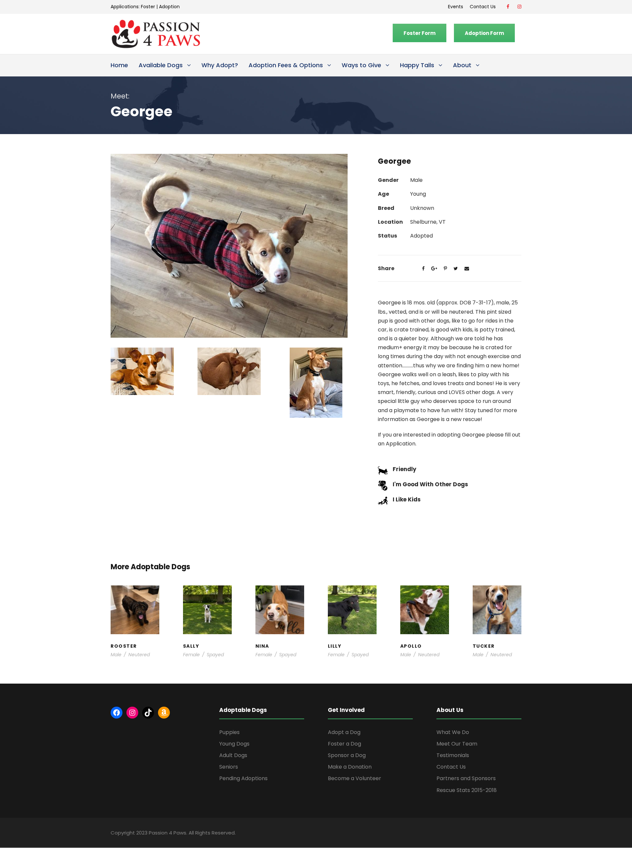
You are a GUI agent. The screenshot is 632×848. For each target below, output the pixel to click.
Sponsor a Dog (347, 755)
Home (119, 65)
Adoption (169, 6)
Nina (279, 602)
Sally (207, 599)
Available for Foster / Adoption (135, 618)
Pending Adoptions (243, 778)
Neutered (139, 654)
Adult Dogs (233, 755)
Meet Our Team (456, 744)
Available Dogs (161, 65)
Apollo (424, 599)
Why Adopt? (219, 65)
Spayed (215, 654)
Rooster (135, 598)
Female (191, 654)
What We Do (452, 732)
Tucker (497, 599)
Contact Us (484, 6)
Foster (148, 6)
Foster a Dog (344, 744)
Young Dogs (234, 744)
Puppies (229, 732)
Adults (277, 608)
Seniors (228, 767)
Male (116, 654)
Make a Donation (350, 767)
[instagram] (519, 6)
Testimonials (452, 755)
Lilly (352, 602)
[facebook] (508, 6)
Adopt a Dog (344, 732)
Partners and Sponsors (466, 778)
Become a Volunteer (354, 778)
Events (455, 6)
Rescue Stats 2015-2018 (466, 790)
